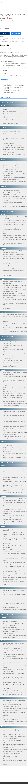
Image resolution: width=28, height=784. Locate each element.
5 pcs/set (5, 28)
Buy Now (5, 33)
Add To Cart (16, 33)
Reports (2, 12)
